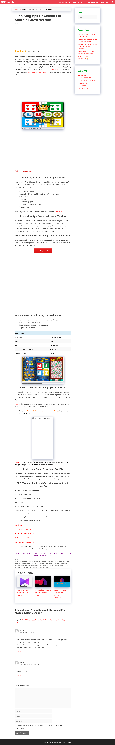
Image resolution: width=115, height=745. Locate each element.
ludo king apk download (61, 563)
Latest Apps (104, 2)
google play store (56, 69)
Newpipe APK (82, 83)
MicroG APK (82, 86)
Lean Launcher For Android (24, 542)
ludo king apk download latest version (26, 565)
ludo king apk (49, 563)
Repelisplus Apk (83, 88)
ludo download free (59, 561)
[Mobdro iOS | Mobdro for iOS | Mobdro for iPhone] (43, 586)
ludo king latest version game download (27, 567)
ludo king (41, 563)
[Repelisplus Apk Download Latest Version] (24, 586)
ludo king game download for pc (58, 565)
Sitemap (69, 742)
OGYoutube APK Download (57, 742)
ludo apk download (47, 561)
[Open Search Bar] (112, 2)
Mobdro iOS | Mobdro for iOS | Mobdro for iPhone (43, 592)
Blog (21, 9)
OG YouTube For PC (22, 538)
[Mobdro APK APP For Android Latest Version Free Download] (62, 586)
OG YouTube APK (64, 2)
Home (16, 9)
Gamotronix (59, 212)
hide (30, 171)
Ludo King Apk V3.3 (43, 251)
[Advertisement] (43, 37)
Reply (19, 652)
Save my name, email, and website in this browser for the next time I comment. (40, 727)
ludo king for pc (43, 565)
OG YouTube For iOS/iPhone (87, 80)
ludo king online (44, 567)
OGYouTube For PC (79, 2)
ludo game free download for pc (28, 563)
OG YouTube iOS (93, 2)
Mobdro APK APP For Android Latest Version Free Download (87, 46)
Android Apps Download (23, 529)
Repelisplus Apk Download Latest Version (23, 592)
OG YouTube (82, 75)
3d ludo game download (23, 561)
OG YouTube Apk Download (24, 534)
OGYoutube (8, 2)
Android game (36, 561)
